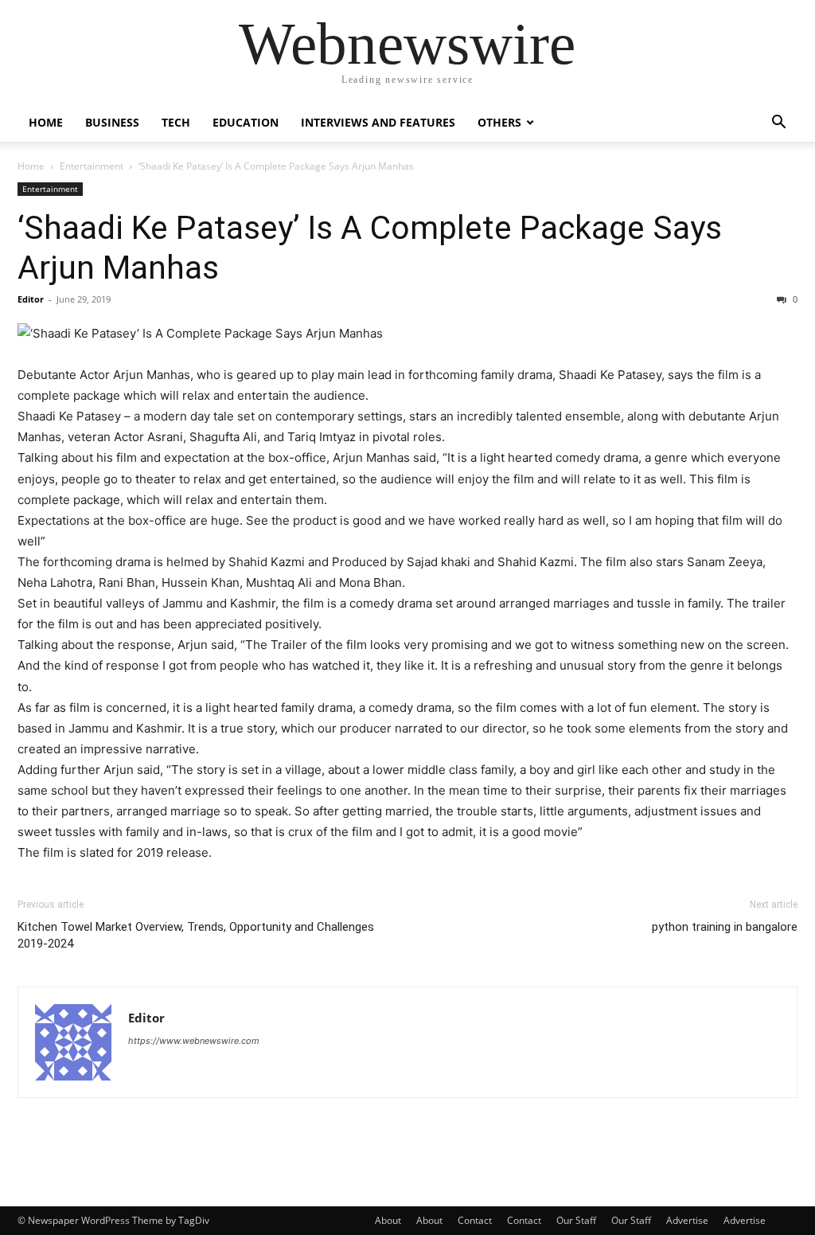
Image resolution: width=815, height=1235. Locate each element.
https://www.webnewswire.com (193, 1040)
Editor (31, 299)
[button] (778, 123)
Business (112, 122)
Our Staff (576, 1220)
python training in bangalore (724, 927)
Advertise (687, 1220)
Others (499, 122)
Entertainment (91, 166)
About (388, 1220)
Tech (176, 122)
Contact (475, 1220)
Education (246, 122)
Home (46, 122)
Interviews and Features (378, 122)
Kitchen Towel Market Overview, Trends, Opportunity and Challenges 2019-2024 (196, 935)
